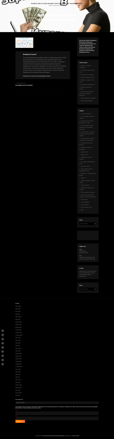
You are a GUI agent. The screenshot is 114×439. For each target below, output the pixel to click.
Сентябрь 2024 (18, 366)
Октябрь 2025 (18, 332)
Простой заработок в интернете (88, 192)
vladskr (59, 23)
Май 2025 (17, 345)
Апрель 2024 (18, 379)
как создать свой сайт (85, 166)
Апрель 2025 (18, 348)
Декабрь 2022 (18, 387)
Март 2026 (17, 319)
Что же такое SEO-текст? (86, 207)
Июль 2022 (17, 390)
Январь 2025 (18, 356)
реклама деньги (84, 199)
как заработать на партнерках (87, 74)
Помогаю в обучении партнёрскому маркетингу (57, 4)
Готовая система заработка (86, 100)
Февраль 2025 (18, 353)
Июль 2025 (17, 340)
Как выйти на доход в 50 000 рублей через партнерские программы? (86, 93)
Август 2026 (18, 306)
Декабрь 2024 (18, 358)
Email (16, 410)
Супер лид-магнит (85, 204)
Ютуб (82, 210)
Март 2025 (17, 351)
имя (16, 415)
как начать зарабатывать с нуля (87, 77)
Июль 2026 (17, 309)
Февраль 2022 (18, 393)
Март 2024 (17, 382)
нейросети (83, 178)
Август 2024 (18, 369)
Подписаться (20, 421)
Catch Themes (75, 435)
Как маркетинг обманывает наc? (87, 84)
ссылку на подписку (85, 202)
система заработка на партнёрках (87, 98)
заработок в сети (84, 152)
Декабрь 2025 (18, 327)
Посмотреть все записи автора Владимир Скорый (36, 76)
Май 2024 (17, 377)
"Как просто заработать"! (86, 113)
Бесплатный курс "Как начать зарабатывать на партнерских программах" (86, 127)
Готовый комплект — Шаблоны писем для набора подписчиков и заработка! (86, 133)
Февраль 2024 (18, 385)
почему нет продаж (85, 185)
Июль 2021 (17, 395)
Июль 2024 (17, 372)
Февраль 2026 (18, 322)
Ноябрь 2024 (18, 361)
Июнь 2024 (17, 374)
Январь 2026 (18, 324)
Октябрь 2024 (18, 364)
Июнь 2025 (17, 343)
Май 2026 (17, 314)
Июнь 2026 (17, 311)
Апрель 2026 (18, 316)
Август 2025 (18, 337)
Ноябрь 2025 (18, 330)
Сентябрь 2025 (18, 335)
